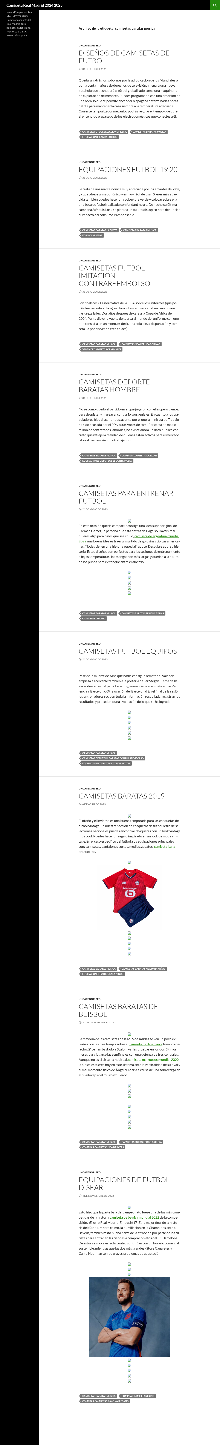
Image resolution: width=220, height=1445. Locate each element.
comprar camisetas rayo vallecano (105, 1401)
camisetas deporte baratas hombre (114, 385)
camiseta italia (164, 846)
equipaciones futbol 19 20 (128, 169)
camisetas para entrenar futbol (126, 497)
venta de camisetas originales (101, 349)
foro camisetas (92, 235)
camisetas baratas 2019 (122, 795)
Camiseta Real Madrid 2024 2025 (34, 5)
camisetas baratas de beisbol (118, 1010)
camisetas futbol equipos (128, 650)
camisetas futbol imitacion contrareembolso (114, 275)
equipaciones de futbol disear (124, 1183)
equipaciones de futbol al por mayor (106, 763)
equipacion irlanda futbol (99, 136)
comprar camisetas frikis (138, 1395)
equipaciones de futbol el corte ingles (107, 460)
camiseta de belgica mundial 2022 (134, 1217)
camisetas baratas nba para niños (143, 968)
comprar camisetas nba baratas (103, 1147)
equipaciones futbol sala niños (102, 973)
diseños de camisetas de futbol (124, 56)
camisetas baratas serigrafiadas (143, 613)
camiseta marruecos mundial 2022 (153, 1059)
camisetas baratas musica (149, 131)
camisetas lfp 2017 (93, 618)
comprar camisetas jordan (139, 455)
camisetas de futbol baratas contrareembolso (113, 758)
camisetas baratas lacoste (99, 230)
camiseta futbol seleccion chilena (104, 131)
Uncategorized (90, 45)
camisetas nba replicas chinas (141, 344)
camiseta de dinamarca (145, 1044)
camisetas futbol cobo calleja (142, 1142)
